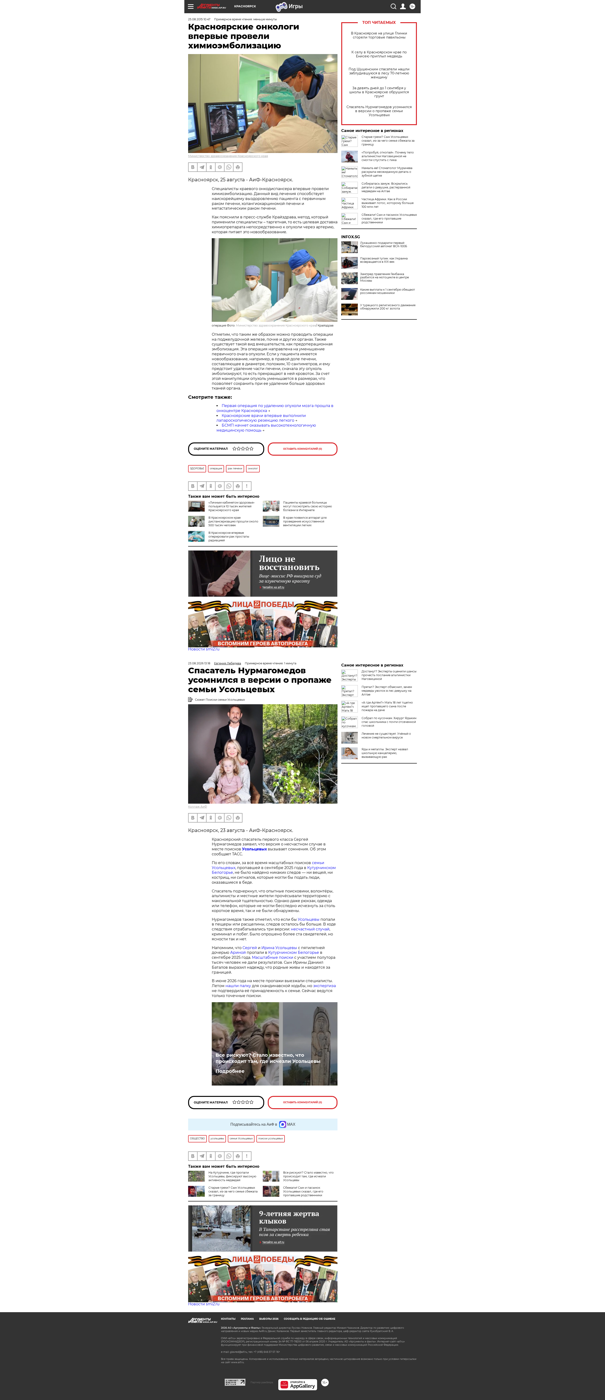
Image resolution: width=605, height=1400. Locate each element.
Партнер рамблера (262, 1382)
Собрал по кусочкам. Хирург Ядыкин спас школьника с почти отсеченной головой (389, 721)
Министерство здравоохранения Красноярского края (228, 156)
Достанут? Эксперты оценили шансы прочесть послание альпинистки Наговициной (389, 675)
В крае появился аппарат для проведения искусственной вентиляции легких (305, 521)
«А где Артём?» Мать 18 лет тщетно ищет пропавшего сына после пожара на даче (387, 706)
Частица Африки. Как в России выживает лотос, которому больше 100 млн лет (388, 202)
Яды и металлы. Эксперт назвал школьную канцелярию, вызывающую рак (385, 753)
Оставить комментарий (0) (302, 448)
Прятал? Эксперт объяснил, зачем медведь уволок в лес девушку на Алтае (387, 690)
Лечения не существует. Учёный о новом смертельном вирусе (386, 735)
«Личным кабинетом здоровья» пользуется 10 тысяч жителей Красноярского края (231, 506)
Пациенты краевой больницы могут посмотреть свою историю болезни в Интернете (307, 506)
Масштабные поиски (272, 957)
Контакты (228, 1318)
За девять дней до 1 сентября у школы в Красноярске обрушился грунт (379, 92)
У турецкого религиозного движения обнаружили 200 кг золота (387, 307)
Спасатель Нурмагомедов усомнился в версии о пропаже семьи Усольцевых (379, 111)
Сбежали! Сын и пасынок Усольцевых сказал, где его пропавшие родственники (389, 218)
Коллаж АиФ (197, 806)
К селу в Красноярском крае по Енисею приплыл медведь (379, 54)
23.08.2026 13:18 (199, 663)
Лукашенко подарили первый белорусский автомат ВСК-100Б (383, 244)
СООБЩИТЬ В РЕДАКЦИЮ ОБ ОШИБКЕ (309, 1318)
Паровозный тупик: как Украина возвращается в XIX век (384, 260)
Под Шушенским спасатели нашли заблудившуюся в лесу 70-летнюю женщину (379, 73)
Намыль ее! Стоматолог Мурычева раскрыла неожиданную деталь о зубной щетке (387, 171)
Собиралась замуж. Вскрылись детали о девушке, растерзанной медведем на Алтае (386, 187)
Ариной (238, 952)
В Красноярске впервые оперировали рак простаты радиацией (228, 536)
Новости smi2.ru (204, 649)
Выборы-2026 (268, 1318)
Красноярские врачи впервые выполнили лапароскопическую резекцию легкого (261, 418)
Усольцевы (309, 919)
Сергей (249, 948)
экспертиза (324, 986)
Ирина (267, 948)
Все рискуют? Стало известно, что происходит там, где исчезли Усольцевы (268, 1058)
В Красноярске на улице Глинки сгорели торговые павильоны (379, 35)
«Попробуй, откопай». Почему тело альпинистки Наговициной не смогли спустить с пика (388, 156)
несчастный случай (310, 929)
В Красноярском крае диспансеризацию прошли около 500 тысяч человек (233, 521)
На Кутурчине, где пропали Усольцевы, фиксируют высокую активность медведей (232, 1176)
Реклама (247, 1318)
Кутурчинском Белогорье (293, 952)
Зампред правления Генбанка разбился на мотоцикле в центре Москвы (384, 277)
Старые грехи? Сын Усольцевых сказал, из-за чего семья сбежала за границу (388, 140)
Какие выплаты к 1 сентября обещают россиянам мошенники (387, 291)
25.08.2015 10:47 (199, 19)
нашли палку (238, 986)
